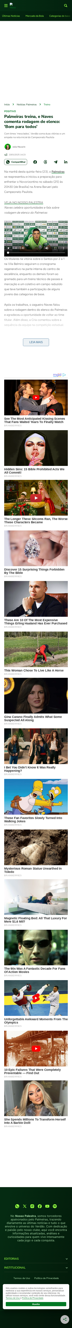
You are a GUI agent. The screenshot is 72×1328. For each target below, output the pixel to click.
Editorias (11, 1259)
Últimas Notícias (11, 15)
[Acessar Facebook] (39, 1206)
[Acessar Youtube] (47, 1206)
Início (7, 104)
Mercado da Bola (35, 15)
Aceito (36, 1304)
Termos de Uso (21, 1278)
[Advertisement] (36, 61)
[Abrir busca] (66, 5)
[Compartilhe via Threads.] (45, 162)
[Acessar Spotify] (54, 1206)
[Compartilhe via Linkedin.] (66, 162)
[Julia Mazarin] (7, 146)
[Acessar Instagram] (32, 1206)
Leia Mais (36, 342)
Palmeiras (58, 171)
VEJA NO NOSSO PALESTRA (23, 202)
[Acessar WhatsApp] (17, 1206)
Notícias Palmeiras (27, 104)
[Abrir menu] (6, 5)
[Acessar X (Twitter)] (24, 1206)
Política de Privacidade (46, 1278)
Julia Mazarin (19, 146)
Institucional (15, 1268)
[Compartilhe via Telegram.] (55, 162)
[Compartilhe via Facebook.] (35, 162)
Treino (47, 104)
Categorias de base (59, 15)
